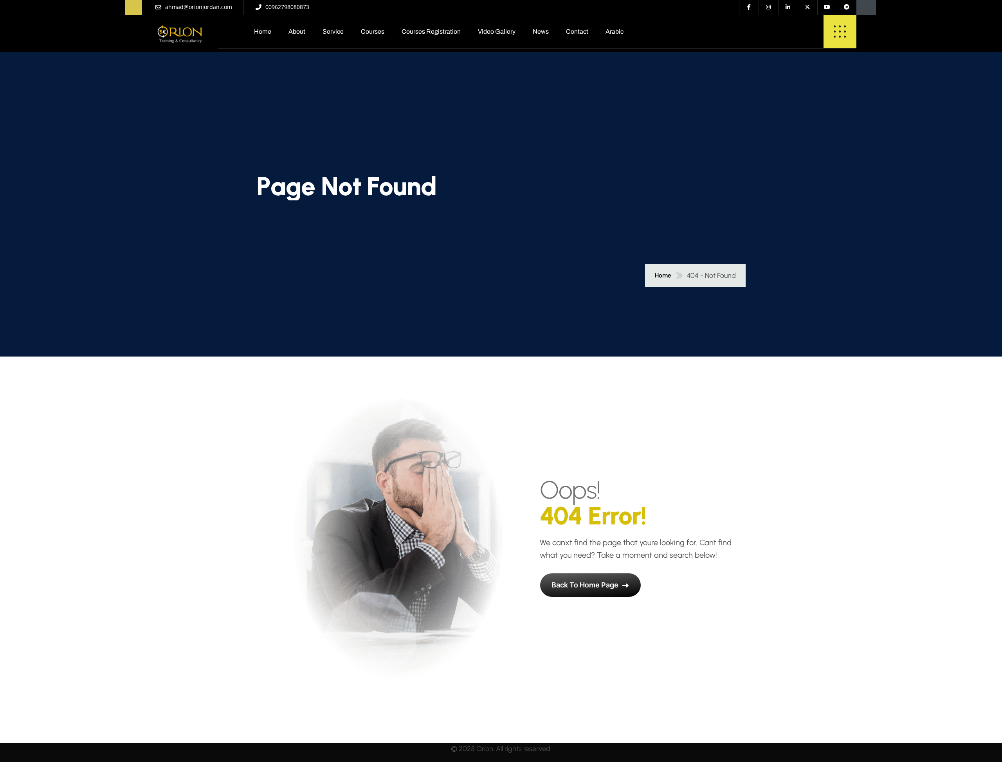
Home (262, 31)
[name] (180, 32)
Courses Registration (431, 31)
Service (333, 31)
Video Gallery (496, 31)
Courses (372, 31)
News (541, 31)
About (296, 31)
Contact (577, 31)
